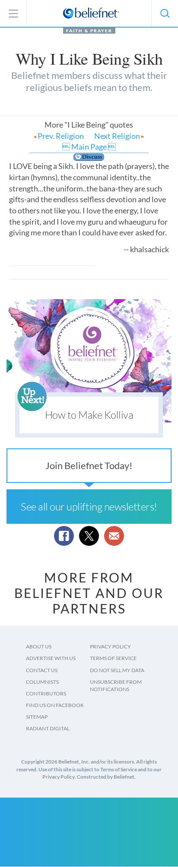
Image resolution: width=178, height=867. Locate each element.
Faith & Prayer (89, 30)
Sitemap (37, 717)
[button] (164, 13)
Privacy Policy (110, 646)
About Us (38, 646)
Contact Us (41, 670)
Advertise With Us (51, 658)
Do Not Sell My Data (117, 670)
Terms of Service (113, 658)
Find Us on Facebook (55, 705)
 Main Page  (89, 146)
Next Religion (117, 136)
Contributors (46, 693)
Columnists (42, 682)
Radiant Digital (48, 728)
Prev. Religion (60, 136)
